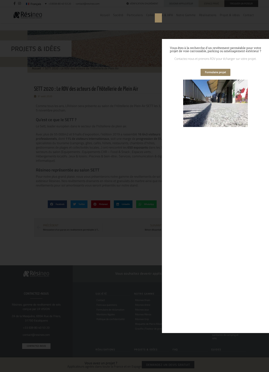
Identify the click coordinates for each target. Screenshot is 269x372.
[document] (134, 186)
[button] (158, 18)
